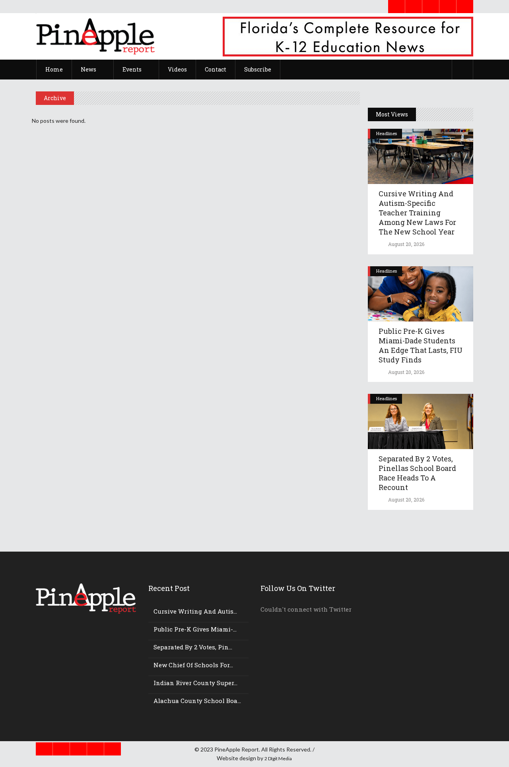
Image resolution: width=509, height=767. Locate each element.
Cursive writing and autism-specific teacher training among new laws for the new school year (417, 212)
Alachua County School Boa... (197, 701)
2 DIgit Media (278, 758)
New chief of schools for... (193, 665)
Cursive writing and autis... (195, 611)
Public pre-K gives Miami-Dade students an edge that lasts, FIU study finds (420, 345)
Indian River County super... (195, 683)
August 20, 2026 (405, 244)
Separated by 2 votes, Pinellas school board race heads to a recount (417, 473)
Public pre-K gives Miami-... (195, 629)
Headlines (386, 133)
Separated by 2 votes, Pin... (192, 647)
